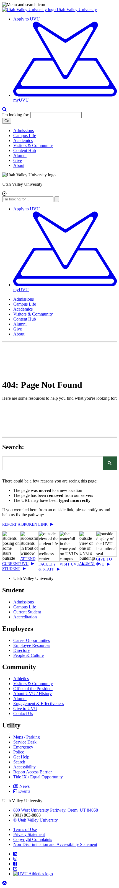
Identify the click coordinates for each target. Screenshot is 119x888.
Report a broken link (25, 524)
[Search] (110, 463)
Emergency (23, 747)
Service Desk (25, 742)
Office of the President (33, 688)
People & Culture (28, 655)
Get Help (21, 757)
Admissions (23, 130)
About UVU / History (32, 693)
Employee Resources (31, 645)
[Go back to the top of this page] (5, 883)
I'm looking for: (15, 114)
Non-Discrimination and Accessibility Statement (55, 844)
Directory (21, 650)
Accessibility (24, 767)
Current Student (27, 612)
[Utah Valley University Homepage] (29, 9)
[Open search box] (4, 109)
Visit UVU (69, 564)
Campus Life (24, 135)
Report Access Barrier (32, 772)
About (18, 165)
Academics (23, 140)
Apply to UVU (26, 19)
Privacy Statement (29, 834)
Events (24, 791)
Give (17, 160)
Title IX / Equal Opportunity (38, 777)
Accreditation (25, 617)
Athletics (21, 678)
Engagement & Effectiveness (38, 703)
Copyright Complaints (32, 839)
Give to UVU (25, 708)
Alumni (20, 155)
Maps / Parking (26, 737)
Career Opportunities (31, 640)
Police (18, 752)
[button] (59, 4)
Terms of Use (25, 829)
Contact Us (23, 713)
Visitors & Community (33, 145)
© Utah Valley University (35, 820)
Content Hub (24, 150)
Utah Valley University (77, 9)
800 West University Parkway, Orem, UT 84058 (55, 810)
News (24, 786)
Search (19, 762)
